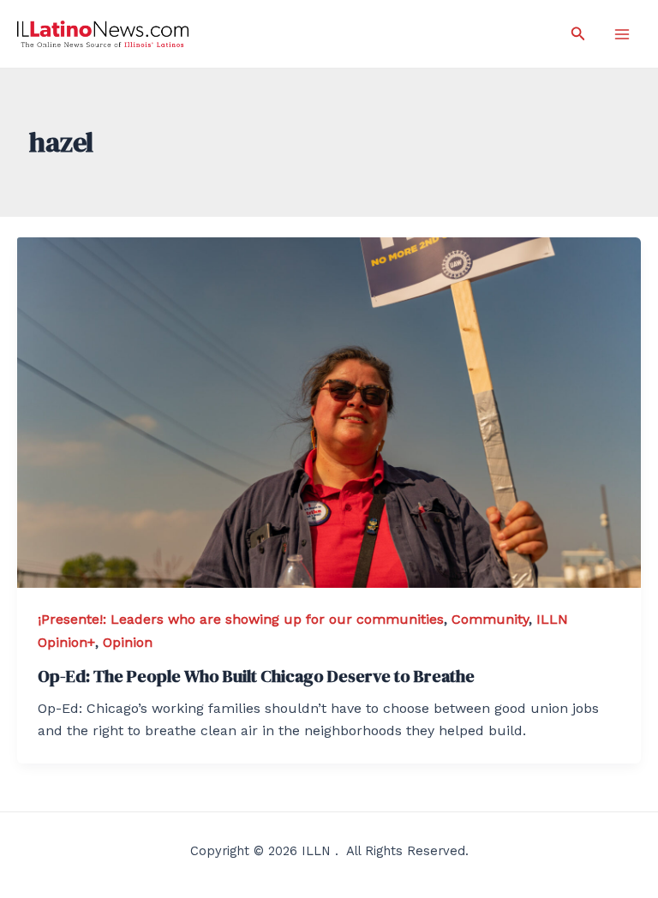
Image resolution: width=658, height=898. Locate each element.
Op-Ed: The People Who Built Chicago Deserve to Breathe (256, 676)
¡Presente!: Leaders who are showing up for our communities (241, 619)
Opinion (128, 642)
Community (490, 619)
